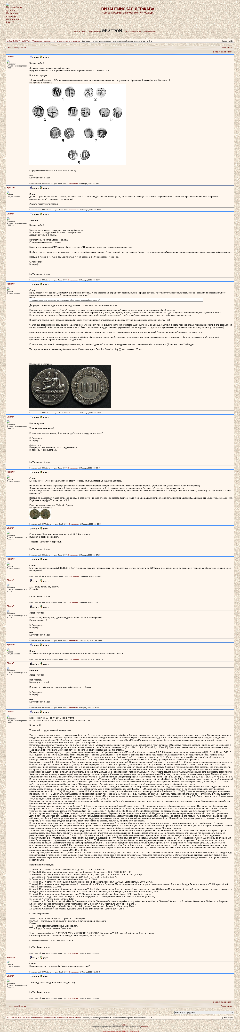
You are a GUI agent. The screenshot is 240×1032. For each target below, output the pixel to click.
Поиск (84, 31)
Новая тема (13, 48)
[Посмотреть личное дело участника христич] (44, 189)
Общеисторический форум (43, 41)
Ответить (23, 48)
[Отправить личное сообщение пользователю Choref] (34, 58)
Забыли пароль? (149, 31)
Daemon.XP (145, 1027)
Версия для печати (222, 52)
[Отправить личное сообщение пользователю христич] (34, 189)
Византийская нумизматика (68, 41)
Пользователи (94, 31)
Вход (127, 31)
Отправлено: (73, 183)
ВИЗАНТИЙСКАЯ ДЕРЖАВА (18, 41)
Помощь (76, 31)
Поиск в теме (226, 48)
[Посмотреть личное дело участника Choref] (44, 58)
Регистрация (135, 31)
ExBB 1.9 (124, 1025)
